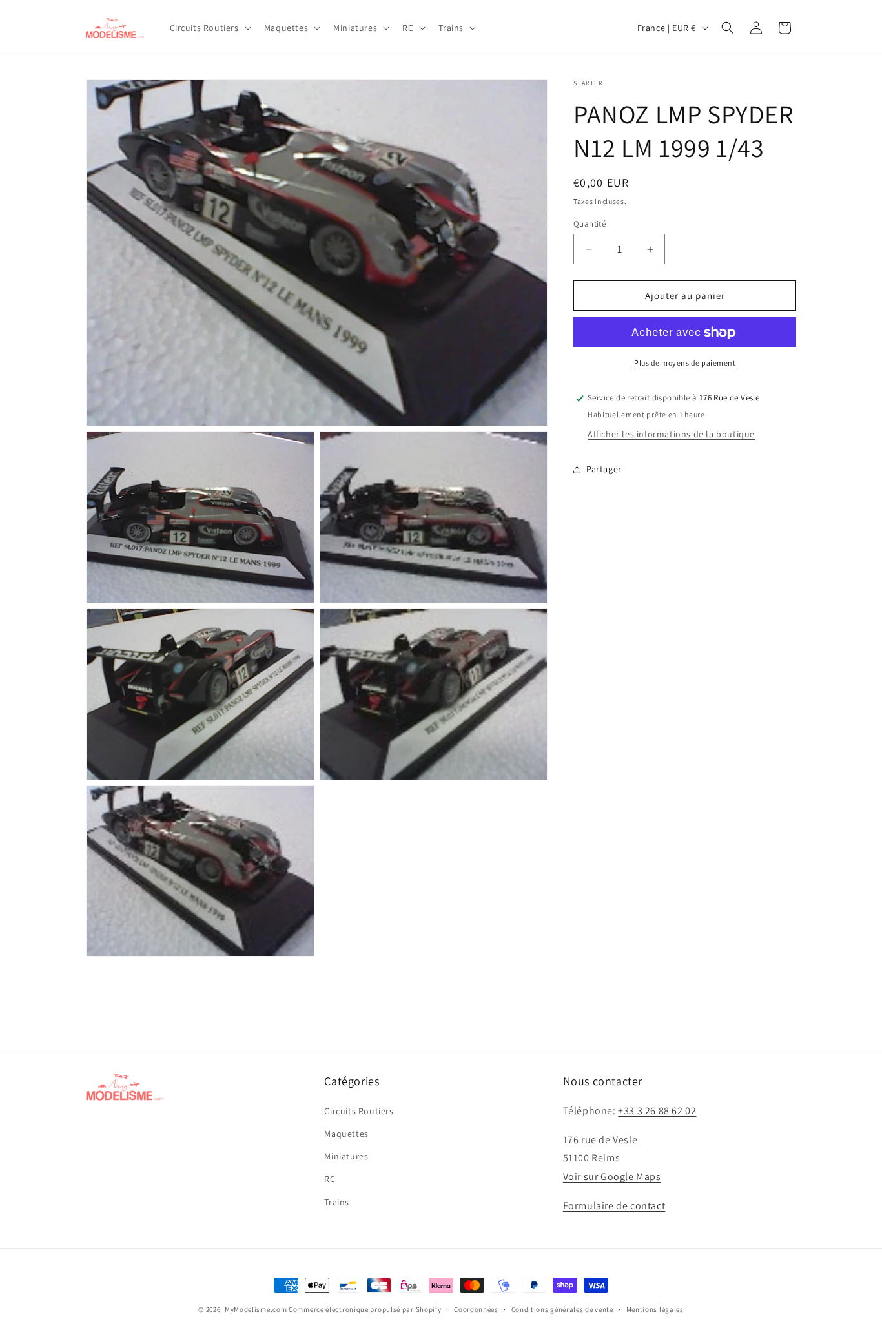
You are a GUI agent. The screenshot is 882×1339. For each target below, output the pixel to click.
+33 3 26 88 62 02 (657, 1110)
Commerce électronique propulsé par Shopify (365, 1309)
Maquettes (346, 1133)
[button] (209, 27)
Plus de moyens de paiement (684, 363)
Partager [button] (604, 469)
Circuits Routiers (358, 1111)
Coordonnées (476, 1309)
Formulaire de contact (614, 1205)
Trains (336, 1202)
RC (329, 1179)
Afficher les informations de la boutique (671, 435)
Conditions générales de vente (562, 1309)
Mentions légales (655, 1309)
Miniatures (346, 1156)
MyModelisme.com (256, 1309)
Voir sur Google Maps (612, 1176)
